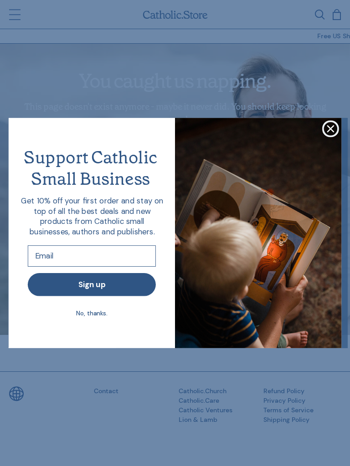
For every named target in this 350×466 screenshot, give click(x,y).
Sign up (91, 284)
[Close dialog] (330, 129)
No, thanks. (91, 313)
